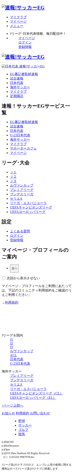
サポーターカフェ (23, 148)
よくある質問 (20, 231)
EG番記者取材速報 (24, 74)
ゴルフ (23, 429)
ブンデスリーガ (21, 194)
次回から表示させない (23, 278)
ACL (13, 355)
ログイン (25, 42)
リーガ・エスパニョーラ (28, 203)
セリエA (16, 198)
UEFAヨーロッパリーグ (27, 212)
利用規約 (11, 302)
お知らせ (8, 413)
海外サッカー (20, 87)
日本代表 (16, 83)
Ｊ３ (13, 181)
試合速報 (16, 78)
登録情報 (25, 47)
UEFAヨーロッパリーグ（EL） (33, 397)
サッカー (25, 425)
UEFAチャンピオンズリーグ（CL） (36, 393)
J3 (11, 347)
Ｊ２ (13, 176)
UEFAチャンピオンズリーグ (31, 207)
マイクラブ (18, 91)
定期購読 (16, 96)
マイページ (26, 38)
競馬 (21, 434)
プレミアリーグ (21, 190)
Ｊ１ (13, 172)
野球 (21, 421)
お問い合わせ (40, 413)
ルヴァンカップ (21, 185)
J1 (11, 339)
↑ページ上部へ (12, 405)
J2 (11, 343)
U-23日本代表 (20, 135)
